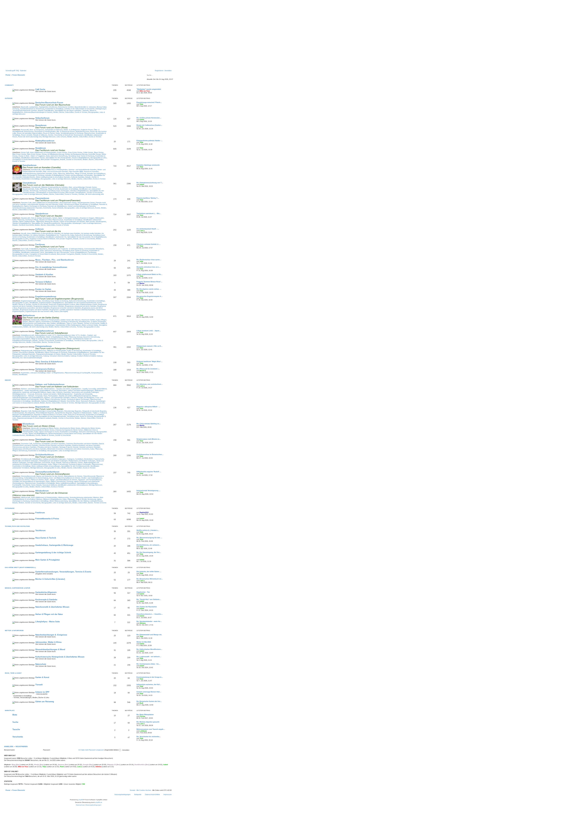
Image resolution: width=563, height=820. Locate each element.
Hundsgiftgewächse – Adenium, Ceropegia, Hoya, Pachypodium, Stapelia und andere (42, 396)
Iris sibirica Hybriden (37, 235)
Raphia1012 (144, 512)
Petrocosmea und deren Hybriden (24, 447)
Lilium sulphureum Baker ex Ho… (149, 274)
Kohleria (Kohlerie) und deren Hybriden (86, 445)
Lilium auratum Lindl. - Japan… (148, 331)
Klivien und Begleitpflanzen (38, 433)
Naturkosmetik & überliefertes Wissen (52, 607)
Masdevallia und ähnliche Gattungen (25, 461)
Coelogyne (70, 459)
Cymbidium (79, 459)
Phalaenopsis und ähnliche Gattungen (81, 461)
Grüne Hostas (62, 152)
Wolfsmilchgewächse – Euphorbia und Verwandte (74, 394)
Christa (142, 716)
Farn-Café (24, 249)
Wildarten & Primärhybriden (50, 320)
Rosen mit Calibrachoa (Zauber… (149, 125)
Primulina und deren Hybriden (47, 447)
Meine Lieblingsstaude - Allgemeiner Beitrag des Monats (39, 221)
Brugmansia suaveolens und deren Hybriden (34, 308)
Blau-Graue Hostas (19, 154)
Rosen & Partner (49, 133)
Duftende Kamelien (77, 177)
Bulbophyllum (37, 459)
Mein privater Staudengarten (96, 221)
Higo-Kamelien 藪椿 (76, 171)
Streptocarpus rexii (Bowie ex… (148, 439)
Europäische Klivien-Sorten (49, 428)
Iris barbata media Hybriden (91, 233)
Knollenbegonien (18, 413)
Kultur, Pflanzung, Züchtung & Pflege (25, 220)
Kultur (39, 301)
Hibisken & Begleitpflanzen (52, 499)
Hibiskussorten (63, 497)
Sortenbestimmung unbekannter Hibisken (84, 497)
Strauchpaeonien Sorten (68, 202)
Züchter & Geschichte (94, 192)
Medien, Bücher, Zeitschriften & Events (62, 327)
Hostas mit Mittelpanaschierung (53, 154)
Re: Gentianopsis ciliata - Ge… (148, 664)
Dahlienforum (29, 315)
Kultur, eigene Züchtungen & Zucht (46, 432)
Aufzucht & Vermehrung (77, 301)
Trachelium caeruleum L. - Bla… (148, 213)
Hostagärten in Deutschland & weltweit (26, 159)
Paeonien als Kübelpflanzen (57, 206)
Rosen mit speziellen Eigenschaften (29, 133)
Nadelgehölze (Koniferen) (48, 107)
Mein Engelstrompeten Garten (86, 304)
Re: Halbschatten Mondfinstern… (149, 649)
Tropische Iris (64, 235)
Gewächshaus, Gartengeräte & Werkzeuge (54, 545)
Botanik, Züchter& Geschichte (23, 225)
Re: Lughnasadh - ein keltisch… (148, 656)
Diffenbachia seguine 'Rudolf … (148, 471)
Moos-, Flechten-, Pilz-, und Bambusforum (54, 260)
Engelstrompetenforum (45, 296)
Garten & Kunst (42, 677)
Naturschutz (40, 664)
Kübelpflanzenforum (44, 331)
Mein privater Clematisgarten (75, 192)
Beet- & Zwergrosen (37, 130)
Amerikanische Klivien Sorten (70, 428)
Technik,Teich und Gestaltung (17, 526)
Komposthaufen (96, 373)
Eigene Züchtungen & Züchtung (35, 206)
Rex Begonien (30, 413)
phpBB (80, 799)
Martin (142, 283)
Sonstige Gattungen (34, 462)
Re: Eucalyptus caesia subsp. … (148, 289)
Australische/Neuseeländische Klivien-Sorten (38, 430)
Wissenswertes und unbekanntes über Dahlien (39, 323)
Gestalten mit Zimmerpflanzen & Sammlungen (28, 481)
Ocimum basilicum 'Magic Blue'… (149, 361)
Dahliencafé (35, 320)
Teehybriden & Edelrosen (54, 130)
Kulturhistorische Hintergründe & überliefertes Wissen (59, 657)
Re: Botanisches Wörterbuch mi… (149, 579)
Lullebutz (143, 731)
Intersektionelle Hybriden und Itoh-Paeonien (42, 204)
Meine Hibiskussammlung (59, 501)
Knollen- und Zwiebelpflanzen (91, 478)
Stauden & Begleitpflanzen (21, 223)
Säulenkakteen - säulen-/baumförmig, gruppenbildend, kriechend (35, 390)
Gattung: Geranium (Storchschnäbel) (56, 356)
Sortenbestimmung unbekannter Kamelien (37, 173)
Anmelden (8, 746)
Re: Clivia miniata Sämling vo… (148, 424)
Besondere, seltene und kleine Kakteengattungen (76, 390)
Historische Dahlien (88, 320)
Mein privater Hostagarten (50, 159)
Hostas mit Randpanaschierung (76, 154)
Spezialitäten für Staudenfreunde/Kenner (46, 223)
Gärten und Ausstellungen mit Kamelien (79, 175)
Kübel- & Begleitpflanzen (54, 337)
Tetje (141, 104)
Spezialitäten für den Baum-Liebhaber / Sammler (72, 110)
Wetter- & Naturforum (14, 630)
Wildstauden (99, 218)
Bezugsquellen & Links (98, 158)
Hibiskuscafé (25, 497)
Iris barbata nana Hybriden (70, 233)
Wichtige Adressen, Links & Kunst (54, 137)
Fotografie (10, 508)
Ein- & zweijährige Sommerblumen (51, 267)
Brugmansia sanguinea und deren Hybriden (48, 306)
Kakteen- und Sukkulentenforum (50, 384)
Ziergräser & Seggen (86, 218)
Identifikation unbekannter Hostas (33, 158)
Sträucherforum (42, 118)
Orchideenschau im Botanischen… (149, 454)
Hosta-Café (25, 152)
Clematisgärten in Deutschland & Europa (50, 192)
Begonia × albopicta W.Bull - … (148, 407)
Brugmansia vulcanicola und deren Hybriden (80, 306)
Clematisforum (29, 183)
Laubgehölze (33, 107)
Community (9, 85)
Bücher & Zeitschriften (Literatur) (50, 579)
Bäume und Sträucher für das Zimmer (49, 476)
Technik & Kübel (80, 340)
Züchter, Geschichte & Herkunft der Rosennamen (65, 135)
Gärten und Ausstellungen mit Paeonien (82, 206)
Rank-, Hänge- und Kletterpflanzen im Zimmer (61, 480)
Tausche (16, 729)
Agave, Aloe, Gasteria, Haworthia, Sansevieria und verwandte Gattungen (73, 392)
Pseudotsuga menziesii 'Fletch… (149, 102)
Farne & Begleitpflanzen (78, 252)
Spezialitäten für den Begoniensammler (52, 416)
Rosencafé (25, 130)
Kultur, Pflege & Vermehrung (50, 399)
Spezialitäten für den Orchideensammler (75, 466)
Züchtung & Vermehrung (69, 321)
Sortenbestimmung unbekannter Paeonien (27, 208)
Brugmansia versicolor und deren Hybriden (66, 308)
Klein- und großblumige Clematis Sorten (83, 187)
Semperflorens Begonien (63, 413)
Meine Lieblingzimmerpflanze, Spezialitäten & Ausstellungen (77, 483)
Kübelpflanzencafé (27, 335)
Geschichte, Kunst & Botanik (53, 208)
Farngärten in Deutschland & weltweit (42, 254)
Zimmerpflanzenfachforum (47, 472)
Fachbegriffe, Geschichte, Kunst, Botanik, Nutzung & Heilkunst (34, 485)
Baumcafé (24, 107)
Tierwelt (39, 685)
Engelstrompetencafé (28, 301)
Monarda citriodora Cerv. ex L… (148, 267)
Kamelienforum (30, 165)
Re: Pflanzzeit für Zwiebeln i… (148, 369)
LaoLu (142, 230)
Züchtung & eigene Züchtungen (80, 464)
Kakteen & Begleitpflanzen (50, 401)
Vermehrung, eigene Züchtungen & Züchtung (28, 175)
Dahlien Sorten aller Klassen (70, 320)
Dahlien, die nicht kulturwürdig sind (35, 327)
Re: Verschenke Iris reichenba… (148, 736)
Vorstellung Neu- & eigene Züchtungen (92, 321)
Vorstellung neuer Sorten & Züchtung (81, 156)
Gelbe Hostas (88, 152)
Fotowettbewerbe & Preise (47, 519)
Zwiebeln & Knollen (44, 274)
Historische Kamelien (91, 171)
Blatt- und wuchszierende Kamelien (55, 171)
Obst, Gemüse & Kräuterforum (49, 362)
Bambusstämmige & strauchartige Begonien (47, 411)
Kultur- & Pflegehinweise (55, 373)
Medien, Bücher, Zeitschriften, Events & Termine (70, 112)
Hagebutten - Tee (143, 592)
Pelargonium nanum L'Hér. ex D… (149, 346)
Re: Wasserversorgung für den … (149, 538)
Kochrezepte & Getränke (46, 599)
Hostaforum (40, 148)
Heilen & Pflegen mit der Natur (49, 614)
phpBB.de (98, 802)
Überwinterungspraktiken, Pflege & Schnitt (27, 339)
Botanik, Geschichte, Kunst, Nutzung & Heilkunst (78, 401)
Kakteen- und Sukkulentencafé (32, 389)
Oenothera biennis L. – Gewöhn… (149, 614)
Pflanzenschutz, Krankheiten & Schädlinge (67, 220)
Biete (14, 715)
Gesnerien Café (26, 443)
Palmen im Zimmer (37, 480)
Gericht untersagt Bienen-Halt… (148, 692)
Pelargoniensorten (39, 350)
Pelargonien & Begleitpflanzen (78, 352)
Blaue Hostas (99, 152)
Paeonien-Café (26, 202)
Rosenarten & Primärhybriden (45, 131)
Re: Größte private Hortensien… (148, 118)
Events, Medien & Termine (45, 435)
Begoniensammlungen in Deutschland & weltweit (34, 418)
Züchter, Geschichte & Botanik (23, 352)
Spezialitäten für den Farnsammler (57, 252)
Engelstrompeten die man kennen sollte (39, 311)
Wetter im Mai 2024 (143, 642)
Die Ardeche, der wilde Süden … (148, 571)
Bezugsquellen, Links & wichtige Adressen (56, 179)
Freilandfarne (34, 249)
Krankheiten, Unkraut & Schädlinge (33, 373)
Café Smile (40, 89)
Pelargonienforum (43, 346)
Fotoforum (40, 513)
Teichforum (40, 530)
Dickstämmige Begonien (72, 411)
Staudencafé (25, 218)
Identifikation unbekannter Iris (56, 237)
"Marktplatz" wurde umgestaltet (148, 89)
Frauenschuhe (99, 459)
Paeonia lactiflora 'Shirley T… (147, 198)
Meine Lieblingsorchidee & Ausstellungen (46, 466)
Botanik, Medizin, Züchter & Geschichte (26, 503)
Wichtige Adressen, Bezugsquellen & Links (90, 403)
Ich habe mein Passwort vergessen (91, 750)
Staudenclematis (28, 189)
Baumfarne (43, 249)
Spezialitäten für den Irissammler (79, 237)
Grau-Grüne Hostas (75, 152)
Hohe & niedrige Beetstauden (41, 218)
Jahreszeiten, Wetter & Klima (48, 642)
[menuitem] (17, 70)
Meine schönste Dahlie (90, 325)
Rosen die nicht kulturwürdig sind (29, 137)
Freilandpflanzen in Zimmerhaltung (36, 478)
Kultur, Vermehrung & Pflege (69, 204)
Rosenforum (40, 125)
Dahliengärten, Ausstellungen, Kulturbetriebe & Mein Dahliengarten (57, 325)
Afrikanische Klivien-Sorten (90, 428)
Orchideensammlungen (38, 464)
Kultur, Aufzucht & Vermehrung (56, 156)
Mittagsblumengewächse (82, 396)
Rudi (141, 703)
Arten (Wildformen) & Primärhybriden (43, 152)
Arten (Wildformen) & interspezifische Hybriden (43, 233)
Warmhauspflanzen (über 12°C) (68, 335)
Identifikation (33, 303)
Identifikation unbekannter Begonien (25, 416)
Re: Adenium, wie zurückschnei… (149, 384)
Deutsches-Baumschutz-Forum (49, 103)
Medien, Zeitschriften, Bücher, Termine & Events (43, 342)
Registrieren (22, 746)
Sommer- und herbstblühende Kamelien (82, 169)
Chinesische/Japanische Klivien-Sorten (69, 430)
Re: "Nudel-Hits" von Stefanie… (148, 599)
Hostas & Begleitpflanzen (81, 158)
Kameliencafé (36, 169)
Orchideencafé (26, 459)
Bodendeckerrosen (82, 131)
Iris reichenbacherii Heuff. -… (147, 229)
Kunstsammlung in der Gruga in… (149, 677)
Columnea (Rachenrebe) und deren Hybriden (82, 443)
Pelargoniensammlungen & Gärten (48, 354)
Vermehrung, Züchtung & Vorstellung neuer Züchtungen (49, 191)
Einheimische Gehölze (66, 107)
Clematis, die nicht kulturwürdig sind (91, 194)
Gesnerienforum (42, 439)
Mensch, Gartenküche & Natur (17, 588)
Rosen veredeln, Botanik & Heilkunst (34, 135)
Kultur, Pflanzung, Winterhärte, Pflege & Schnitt (69, 173)
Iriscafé (23, 233)
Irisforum (39, 229)
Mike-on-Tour (145, 91)
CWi (83, 784)
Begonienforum (42, 407)
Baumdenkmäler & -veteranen (85, 107)
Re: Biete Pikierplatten (145, 714)
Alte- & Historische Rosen (65, 131)
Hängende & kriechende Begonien (94, 411)
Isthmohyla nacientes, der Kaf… (148, 684)
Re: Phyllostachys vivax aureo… (148, 260)
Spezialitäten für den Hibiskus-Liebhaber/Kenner (86, 501)
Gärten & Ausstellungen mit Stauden (72, 221)
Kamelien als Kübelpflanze (96, 173)
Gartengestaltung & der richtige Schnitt (53, 552)
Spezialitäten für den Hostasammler (58, 158)
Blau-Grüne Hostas (34, 154)
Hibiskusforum (42, 491)
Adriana (143, 623)
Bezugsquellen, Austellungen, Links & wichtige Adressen (81, 223)
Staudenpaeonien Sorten (86, 202)
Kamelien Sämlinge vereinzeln (148, 165)
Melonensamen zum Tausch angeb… (150, 729)
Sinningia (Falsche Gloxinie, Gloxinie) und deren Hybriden (79, 447)
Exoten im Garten (43, 289)
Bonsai (99, 107)
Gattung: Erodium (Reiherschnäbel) (83, 356)
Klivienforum (28, 424)
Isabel (142, 119)
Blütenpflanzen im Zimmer (73, 476)
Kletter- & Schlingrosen (72, 130)
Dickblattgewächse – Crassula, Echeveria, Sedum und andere (34, 394)
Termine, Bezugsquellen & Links (88, 327)
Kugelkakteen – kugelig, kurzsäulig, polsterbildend (89, 389)
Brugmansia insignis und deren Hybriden (34, 310)
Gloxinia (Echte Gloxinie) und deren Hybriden (55, 445)
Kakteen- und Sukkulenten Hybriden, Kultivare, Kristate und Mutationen (69, 397)
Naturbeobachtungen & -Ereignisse (51, 635)
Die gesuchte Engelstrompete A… (149, 296)
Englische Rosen (87, 130)
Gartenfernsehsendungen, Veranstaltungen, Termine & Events (63, 572)
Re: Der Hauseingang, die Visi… (148, 552)
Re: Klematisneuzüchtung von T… (149, 183)
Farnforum (40, 244)
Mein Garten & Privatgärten (47, 560)
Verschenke (17, 737)
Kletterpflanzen (30, 337)
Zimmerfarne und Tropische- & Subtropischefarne (65, 249)
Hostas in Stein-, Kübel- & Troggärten (31, 156)
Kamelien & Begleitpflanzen (54, 175)
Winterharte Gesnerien (55, 449)
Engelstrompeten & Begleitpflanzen (51, 303)
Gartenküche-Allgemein (46, 592)
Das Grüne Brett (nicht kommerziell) (20, 567)
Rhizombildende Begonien (45, 413)
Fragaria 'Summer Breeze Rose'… (149, 282)
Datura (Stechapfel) (61, 311)
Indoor (8, 380)
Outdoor (8, 98)
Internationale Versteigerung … (148, 490)
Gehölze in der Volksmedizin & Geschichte (79, 109)
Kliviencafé (35, 428)
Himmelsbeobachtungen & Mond (50, 649)
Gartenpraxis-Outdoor (45, 369)
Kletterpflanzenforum (44, 141)
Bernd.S (143, 370)
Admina (98, 766)
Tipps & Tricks (71, 323)
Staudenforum (41, 214)
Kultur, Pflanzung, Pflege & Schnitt (47, 189)
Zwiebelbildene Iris (52, 235)
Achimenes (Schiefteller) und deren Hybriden (49, 443)
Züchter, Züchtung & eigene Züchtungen (75, 399)
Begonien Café (26, 411)
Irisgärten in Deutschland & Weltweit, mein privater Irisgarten (50, 239)
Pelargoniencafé (26, 350)
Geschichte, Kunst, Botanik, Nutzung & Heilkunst (59, 462)
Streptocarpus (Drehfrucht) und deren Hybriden (29, 449)
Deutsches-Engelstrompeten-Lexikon (62, 304)
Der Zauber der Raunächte (146, 607)
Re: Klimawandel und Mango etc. (149, 634)
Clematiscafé (35, 187)
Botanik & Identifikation (46, 110)
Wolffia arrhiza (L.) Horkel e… (147, 530)
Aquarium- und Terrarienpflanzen (89, 480)
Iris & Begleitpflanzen (98, 237)
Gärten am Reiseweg (44, 701)
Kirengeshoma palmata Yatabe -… (149, 140)
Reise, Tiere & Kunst (13, 673)
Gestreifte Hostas (94, 154)
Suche (15, 722)
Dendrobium (88, 459)
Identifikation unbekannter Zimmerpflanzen (73, 485)
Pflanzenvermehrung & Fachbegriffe (77, 373)
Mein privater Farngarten (65, 254)
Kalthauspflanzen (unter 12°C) (45, 335)
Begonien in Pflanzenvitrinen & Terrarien (48, 414)
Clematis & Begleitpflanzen (79, 191)
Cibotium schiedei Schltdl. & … (148, 244)
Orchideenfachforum (44, 455)
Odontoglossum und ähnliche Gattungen (53, 461)
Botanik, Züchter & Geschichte (71, 159)
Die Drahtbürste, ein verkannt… (148, 545)
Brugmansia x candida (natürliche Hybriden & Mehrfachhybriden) (72, 310)
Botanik (15, 374)
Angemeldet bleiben (112, 750)
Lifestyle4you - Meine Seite (47, 622)
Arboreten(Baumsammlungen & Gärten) (38, 112)
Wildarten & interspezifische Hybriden (54, 187)
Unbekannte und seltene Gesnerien (76, 449)
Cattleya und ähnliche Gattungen (54, 459)
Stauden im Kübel (45, 220)
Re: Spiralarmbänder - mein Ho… (149, 621)
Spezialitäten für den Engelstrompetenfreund (80, 303)
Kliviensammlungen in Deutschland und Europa (65, 433)
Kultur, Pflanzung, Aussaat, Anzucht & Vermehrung (82, 337)
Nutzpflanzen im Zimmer (21, 480)
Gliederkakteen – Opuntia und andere (57, 389)
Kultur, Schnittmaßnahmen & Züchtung (69, 133)
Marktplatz (10, 710)
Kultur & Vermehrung (74, 350)
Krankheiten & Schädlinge (54, 109)
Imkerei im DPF (42, 692)
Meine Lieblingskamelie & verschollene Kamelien (53, 177)
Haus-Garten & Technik (45, 538)
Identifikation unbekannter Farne (32, 252)
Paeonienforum (42, 198)
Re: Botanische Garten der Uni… (149, 701)
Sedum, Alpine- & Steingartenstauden (65, 218)
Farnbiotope (92, 252)
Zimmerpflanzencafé (28, 476)
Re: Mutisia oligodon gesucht (147, 722)
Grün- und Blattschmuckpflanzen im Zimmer (64, 478)
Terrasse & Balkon (43, 282)
